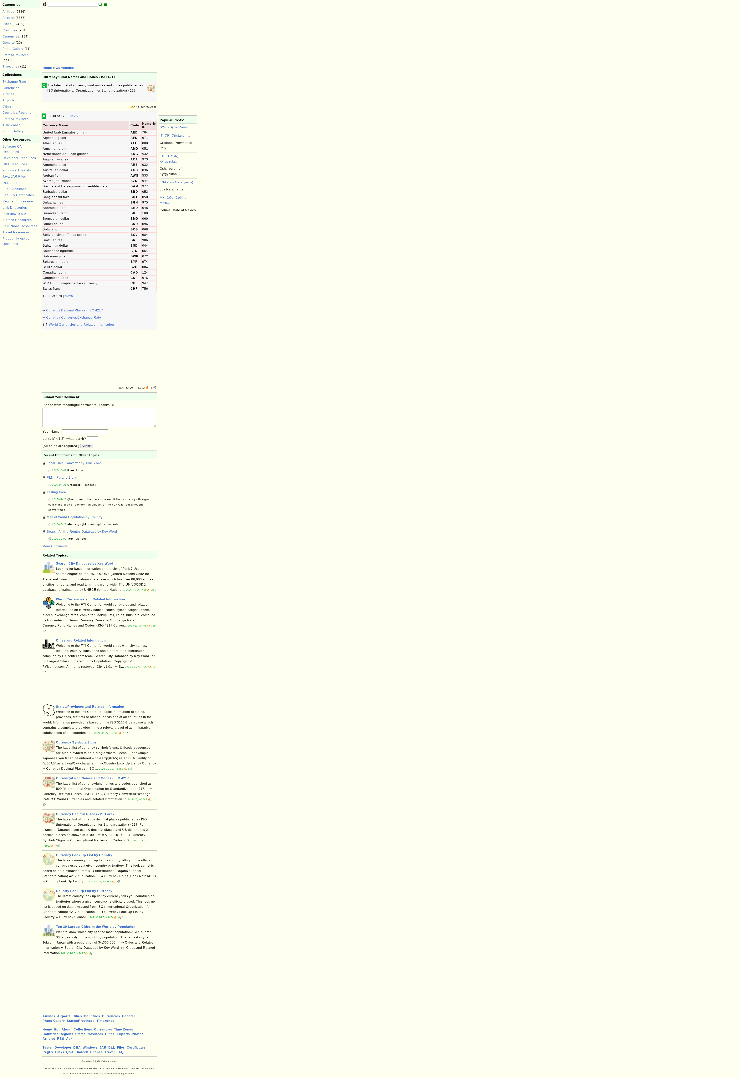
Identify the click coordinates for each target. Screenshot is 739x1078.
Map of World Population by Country (75, 517)
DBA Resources (15, 164)
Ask (69, 1038)
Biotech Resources (17, 220)
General (9, 42)
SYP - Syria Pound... (176, 127)
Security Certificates (18, 195)
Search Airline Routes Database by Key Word (82, 531)
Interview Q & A (14, 213)
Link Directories (15, 207)
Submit (86, 446)
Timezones (11, 66)
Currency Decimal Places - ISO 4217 (74, 310)
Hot (57, 1029)
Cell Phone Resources (20, 226)
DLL (111, 1047)
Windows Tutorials (17, 170)
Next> (74, 116)
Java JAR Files (14, 176)
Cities (7, 24)
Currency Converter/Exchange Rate (73, 317)
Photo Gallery (13, 48)
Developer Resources (19, 158)
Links (59, 1052)
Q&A (70, 1052)
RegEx (48, 1052)
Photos (138, 1034)
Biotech (82, 1052)
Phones (96, 1052)
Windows (90, 1047)
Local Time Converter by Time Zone (74, 463)
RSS (60, 1038)
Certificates (136, 1047)
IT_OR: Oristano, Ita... (176, 135)
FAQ (120, 1052)
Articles (49, 1038)
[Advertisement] (21, 305)
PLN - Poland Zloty (61, 477)
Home (47, 67)
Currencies (11, 36)
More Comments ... (57, 546)
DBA (77, 1047)
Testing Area (56, 492)
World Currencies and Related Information (81, 324)
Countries (10, 30)
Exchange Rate (14, 81)
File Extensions (15, 189)
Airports (9, 17)
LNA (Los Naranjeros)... (178, 182)
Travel (110, 1052)
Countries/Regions (17, 112)
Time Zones (12, 125)
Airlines (8, 11)
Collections (83, 1029)
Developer (63, 1047)
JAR (102, 1047)
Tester (48, 1047)
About (67, 1029)
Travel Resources (16, 232)
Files (121, 1047)
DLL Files (10, 182)
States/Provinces (16, 55)
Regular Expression (18, 201)
